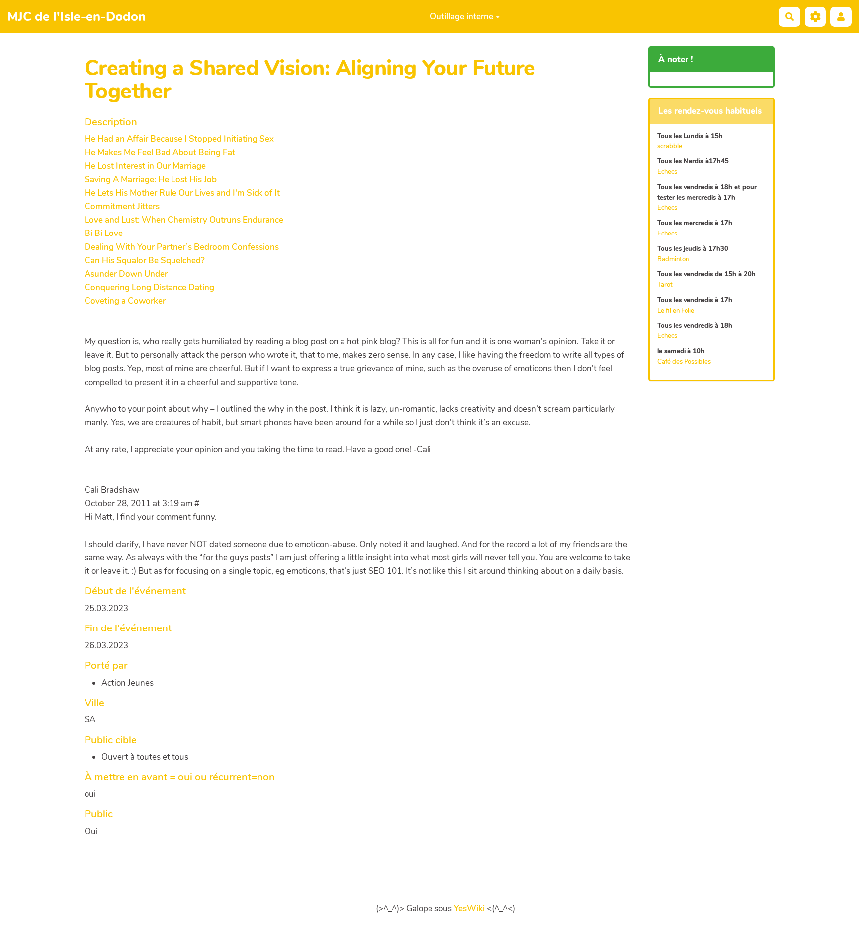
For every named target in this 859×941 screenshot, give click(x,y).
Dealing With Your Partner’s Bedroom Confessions (182, 247)
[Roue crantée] (815, 16)
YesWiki (469, 908)
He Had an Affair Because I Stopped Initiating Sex (179, 139)
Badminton (673, 259)
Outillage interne (461, 16)
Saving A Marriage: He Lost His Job (151, 179)
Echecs (667, 171)
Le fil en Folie (675, 310)
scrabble (669, 146)
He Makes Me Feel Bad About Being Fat (160, 152)
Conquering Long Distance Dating (149, 287)
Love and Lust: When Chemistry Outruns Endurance (184, 220)
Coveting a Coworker (125, 301)
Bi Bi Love (104, 233)
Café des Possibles (684, 361)
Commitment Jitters (122, 206)
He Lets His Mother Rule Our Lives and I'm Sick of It (182, 193)
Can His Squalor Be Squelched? (145, 260)
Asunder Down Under (126, 274)
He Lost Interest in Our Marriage (145, 166)
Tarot (665, 284)
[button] (841, 16)
